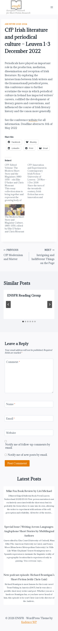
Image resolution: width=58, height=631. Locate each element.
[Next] (49, 304)
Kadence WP (29, 622)
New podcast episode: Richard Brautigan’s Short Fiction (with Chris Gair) (29, 577)
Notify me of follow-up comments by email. (27, 446)
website (33, 120)
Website (11, 433)
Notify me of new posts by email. (27, 454)
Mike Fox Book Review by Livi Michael (29, 491)
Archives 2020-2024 (16, 24)
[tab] (23, 321)
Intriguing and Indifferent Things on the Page (43, 257)
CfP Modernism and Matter (13, 255)
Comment (13, 362)
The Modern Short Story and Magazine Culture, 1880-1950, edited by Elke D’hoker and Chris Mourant (14, 224)
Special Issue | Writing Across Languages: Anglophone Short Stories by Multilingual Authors (29, 531)
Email (10, 418)
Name (10, 404)
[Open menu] (51, 7)
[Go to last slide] (8, 304)
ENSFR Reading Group (24, 295)
